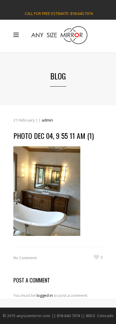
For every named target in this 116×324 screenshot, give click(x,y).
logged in (45, 295)
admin (47, 120)
